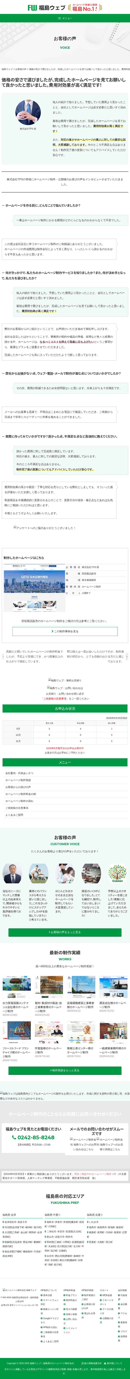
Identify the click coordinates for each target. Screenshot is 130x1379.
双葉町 (92, 1242)
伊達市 (58, 1222)
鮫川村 (57, 1264)
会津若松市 (10, 1222)
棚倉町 (73, 1260)
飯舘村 (119, 1227)
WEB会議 (107, 1295)
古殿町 (62, 1250)
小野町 (66, 1242)
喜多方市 (22, 1222)
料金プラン (71, 1295)
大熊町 (100, 1242)
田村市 (69, 1237)
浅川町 (54, 1250)
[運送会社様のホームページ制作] (113, 995)
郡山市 (50, 1237)
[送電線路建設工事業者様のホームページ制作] (81, 995)
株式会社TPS (89, 567)
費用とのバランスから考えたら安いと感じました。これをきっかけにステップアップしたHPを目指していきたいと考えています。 (38, 905)
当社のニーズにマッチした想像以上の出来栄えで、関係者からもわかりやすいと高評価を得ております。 (12, 903)
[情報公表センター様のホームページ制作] (81, 1040)
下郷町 (18, 1251)
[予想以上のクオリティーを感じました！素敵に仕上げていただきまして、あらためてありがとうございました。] (117, 883)
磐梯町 (37, 1242)
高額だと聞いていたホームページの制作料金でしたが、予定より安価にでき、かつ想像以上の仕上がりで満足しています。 (34, 656)
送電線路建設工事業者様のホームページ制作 (80, 1005)
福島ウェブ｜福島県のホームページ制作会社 (52, 1363)
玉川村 (76, 1246)
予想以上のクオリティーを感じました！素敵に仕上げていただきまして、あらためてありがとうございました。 (117, 903)
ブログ (124, 1331)
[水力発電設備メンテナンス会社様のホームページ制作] (17, 995)
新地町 (111, 1227)
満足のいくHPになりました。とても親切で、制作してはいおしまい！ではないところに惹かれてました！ (91, 903)
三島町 (15, 1232)
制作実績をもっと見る (65, 1070)
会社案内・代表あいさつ (19, 773)
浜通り (99, 1214)
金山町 (24, 1232)
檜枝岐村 (27, 1251)
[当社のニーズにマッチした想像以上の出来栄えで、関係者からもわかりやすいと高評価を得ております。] (12, 883)
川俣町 (51, 1226)
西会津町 (27, 1242)
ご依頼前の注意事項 (55, 698)
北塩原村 (17, 1242)
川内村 (109, 1232)
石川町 (68, 1246)
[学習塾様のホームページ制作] (49, 1040)
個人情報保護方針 (93, 1363)
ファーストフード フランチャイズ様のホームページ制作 (16, 1052)
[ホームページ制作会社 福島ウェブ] (19, 1290)
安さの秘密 (71, 1309)
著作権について (114, 1363)
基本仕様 (47, 1295)
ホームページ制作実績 (18, 780)
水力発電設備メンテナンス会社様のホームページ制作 (16, 1007)
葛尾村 (117, 1232)
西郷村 (68, 1256)
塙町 (50, 1264)
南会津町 (7, 1256)
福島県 (6, 1214)
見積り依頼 (71, 1314)
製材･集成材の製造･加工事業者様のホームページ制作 (48, 1007)
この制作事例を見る (66, 631)
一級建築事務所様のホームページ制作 (112, 1050)
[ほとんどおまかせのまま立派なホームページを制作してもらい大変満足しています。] (65, 883)
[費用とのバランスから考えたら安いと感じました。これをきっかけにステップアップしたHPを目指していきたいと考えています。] (39, 883)
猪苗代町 (7, 1246)
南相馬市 (102, 1227)
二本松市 (51, 1231)
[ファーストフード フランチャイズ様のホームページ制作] (17, 1040)
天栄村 (51, 1246)
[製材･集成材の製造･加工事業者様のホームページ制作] (49, 995)
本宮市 (60, 1231)
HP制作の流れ (50, 1327)
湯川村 (37, 1227)
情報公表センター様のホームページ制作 (80, 1050)
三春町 (58, 1242)
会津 (13, 1214)
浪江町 (109, 1242)
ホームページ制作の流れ (19, 800)
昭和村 (32, 1232)
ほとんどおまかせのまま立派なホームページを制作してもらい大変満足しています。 (64, 901)
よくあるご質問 (14, 814)
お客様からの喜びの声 (18, 787)
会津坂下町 (18, 1227)
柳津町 (28, 1227)
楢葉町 (92, 1232)
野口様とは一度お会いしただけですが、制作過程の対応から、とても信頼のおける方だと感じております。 (95, 656)
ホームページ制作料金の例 (20, 794)
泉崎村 (77, 1256)
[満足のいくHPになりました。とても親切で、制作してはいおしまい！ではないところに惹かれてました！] (91, 883)
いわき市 (94, 1222)
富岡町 (100, 1232)
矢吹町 (54, 1260)
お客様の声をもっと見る (65, 932)
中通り (57, 1214)
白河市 (50, 1256)
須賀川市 (59, 1237)
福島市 (50, 1222)
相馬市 (92, 1227)
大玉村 (77, 1231)
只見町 (37, 1251)
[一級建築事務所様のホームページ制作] (113, 1040)
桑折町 (74, 1222)
